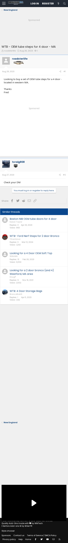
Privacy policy (9, 539)
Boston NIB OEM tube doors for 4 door (33, 219)
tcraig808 (18, 162)
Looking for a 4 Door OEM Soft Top (31, 253)
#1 (64, 71)
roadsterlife (10, 50)
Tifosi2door (15, 239)
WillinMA (14, 256)
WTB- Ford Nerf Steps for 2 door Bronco (34, 236)
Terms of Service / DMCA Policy (41, 535)
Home (28, 539)
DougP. (13, 277)
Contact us (18, 535)
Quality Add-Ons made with (15, 523)
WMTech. (38, 523)
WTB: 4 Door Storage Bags (26, 291)
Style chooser (8, 531)
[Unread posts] (58, 3)
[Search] (64, 3)
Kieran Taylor (16, 222)
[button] (4, 3)
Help (21, 539)
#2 (64, 174)
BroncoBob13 (16, 294)
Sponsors (6, 535)
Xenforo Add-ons (17, 526)
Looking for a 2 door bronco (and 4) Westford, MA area (32, 272)
